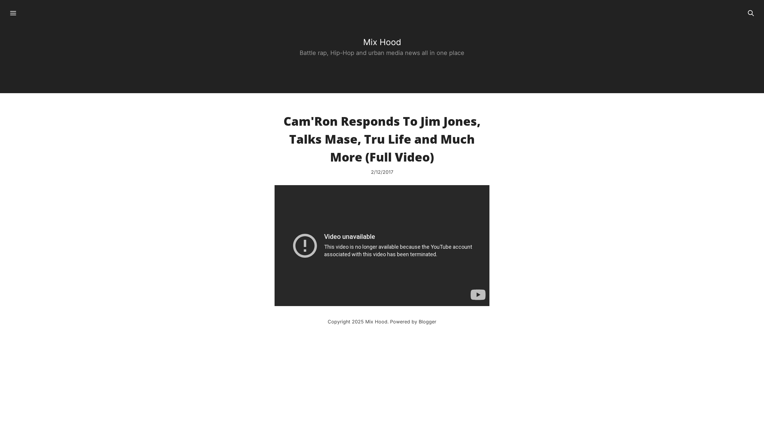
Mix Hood (382, 42)
